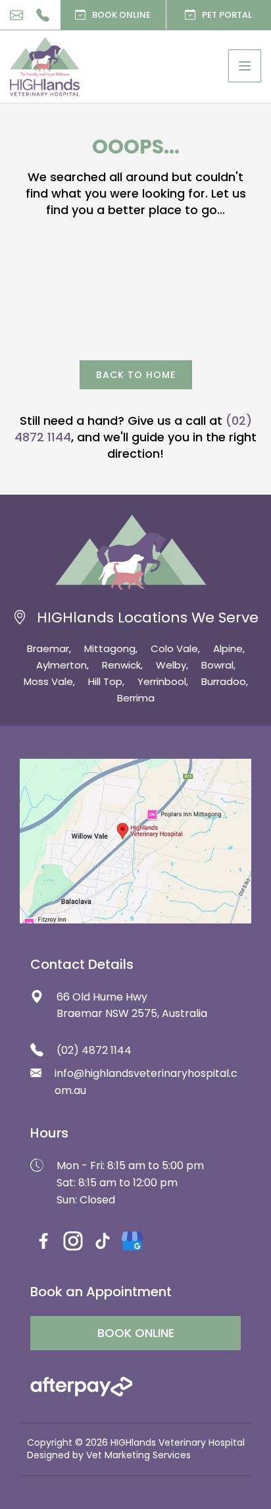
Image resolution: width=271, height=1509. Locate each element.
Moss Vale (48, 681)
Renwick (121, 665)
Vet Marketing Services (138, 1455)
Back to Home (136, 374)
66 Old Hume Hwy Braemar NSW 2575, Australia (132, 1005)
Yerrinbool (161, 681)
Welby (171, 665)
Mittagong (110, 648)
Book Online (121, 15)
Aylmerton (61, 665)
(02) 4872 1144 (42, 15)
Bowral (217, 665)
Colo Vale (174, 648)
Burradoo (223, 681)
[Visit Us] (135, 841)
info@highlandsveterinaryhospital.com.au (16, 15)
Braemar (48, 648)
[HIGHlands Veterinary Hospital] (45, 66)
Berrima (136, 698)
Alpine (228, 648)
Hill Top (105, 681)
